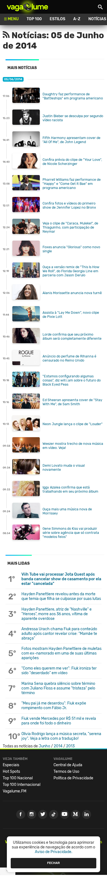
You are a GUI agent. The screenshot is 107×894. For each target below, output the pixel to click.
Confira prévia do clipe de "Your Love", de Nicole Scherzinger (72, 162)
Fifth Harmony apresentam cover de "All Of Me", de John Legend (71, 140)
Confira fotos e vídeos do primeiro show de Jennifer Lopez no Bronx (69, 205)
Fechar (53, 863)
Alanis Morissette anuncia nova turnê (72, 293)
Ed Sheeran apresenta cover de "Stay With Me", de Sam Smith (72, 402)
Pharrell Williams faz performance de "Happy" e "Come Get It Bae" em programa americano (72, 183)
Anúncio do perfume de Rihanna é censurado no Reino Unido (69, 358)
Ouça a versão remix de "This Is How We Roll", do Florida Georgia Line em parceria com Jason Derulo (71, 271)
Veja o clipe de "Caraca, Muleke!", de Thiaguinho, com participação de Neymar (70, 227)
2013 (70, 746)
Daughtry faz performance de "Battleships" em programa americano (73, 96)
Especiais (11, 765)
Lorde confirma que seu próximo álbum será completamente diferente (72, 336)
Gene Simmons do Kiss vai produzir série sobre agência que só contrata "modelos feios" (71, 532)
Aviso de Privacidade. (53, 851)
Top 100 (34, 19)
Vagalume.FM (14, 791)
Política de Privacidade (73, 778)
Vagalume (27, 6)
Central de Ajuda (68, 765)
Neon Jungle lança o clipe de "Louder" (73, 424)
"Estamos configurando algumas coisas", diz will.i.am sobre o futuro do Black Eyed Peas (72, 380)
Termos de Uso (66, 771)
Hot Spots (11, 771)
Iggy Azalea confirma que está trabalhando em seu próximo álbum (70, 489)
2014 (58, 746)
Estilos (57, 19)
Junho (44, 746)
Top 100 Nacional (18, 778)
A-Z (76, 19)
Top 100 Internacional (21, 784)
